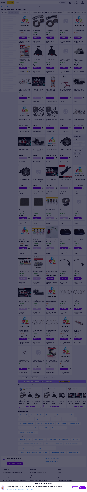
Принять (82, 487)
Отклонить (75, 487)
